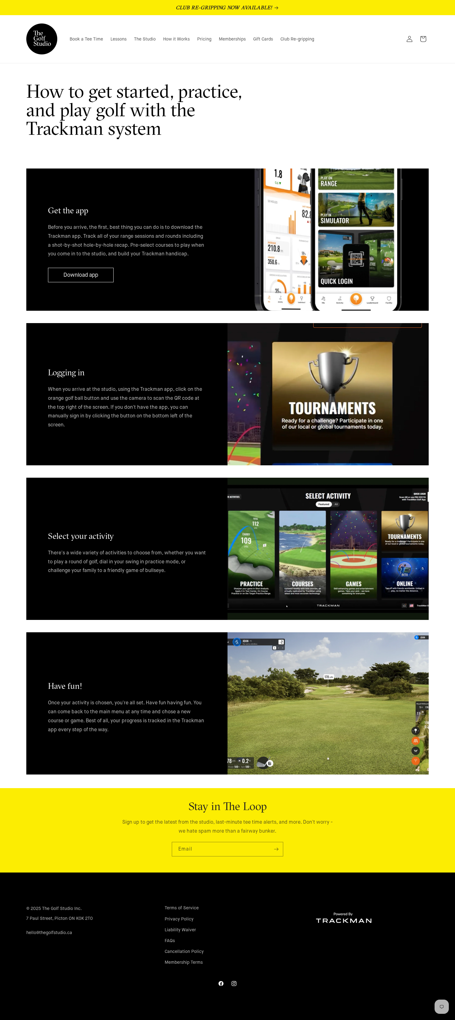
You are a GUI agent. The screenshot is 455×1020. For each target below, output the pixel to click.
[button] (396, 39)
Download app (80, 275)
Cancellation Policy (184, 951)
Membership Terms (184, 962)
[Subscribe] (276, 849)
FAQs (170, 940)
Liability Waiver (180, 929)
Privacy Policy (179, 918)
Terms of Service (182, 907)
